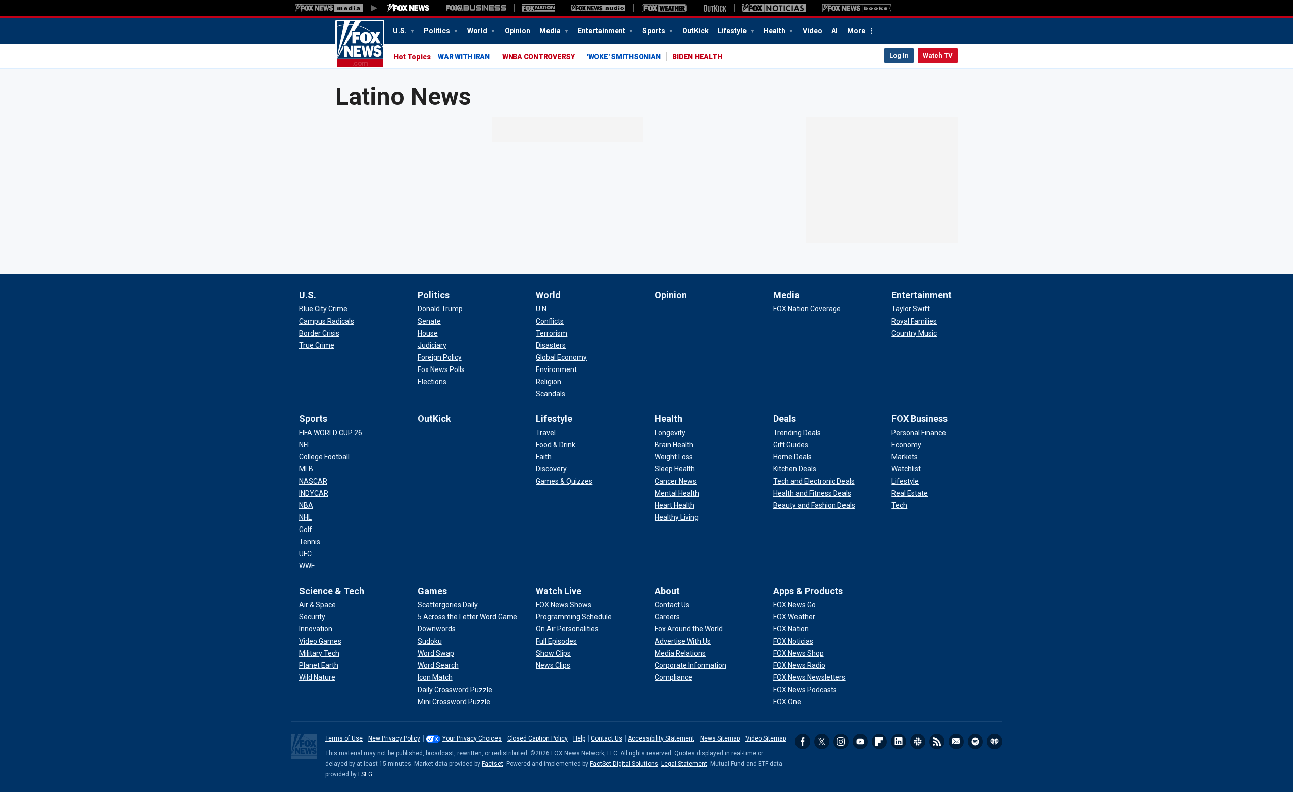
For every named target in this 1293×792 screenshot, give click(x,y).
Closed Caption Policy (537, 738)
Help (579, 738)
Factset (492, 763)
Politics (438, 31)
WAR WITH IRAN (464, 56)
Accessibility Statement (661, 738)
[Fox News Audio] (598, 8)
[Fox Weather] (664, 8)
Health (775, 31)
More (856, 31)
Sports (654, 31)
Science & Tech (331, 591)
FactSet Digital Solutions (624, 763)
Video (812, 31)
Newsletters (956, 741)
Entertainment (602, 31)
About (667, 591)
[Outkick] (714, 8)
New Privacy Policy (394, 738)
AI (834, 31)
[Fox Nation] (538, 8)
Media (550, 31)
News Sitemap (720, 738)
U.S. (400, 31)
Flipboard (879, 741)
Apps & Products (808, 591)
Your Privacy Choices (472, 738)
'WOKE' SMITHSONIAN (624, 56)
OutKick (695, 31)
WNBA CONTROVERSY (538, 56)
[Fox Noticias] (774, 8)
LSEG (365, 774)
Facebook (802, 741)
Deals (784, 418)
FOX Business (919, 418)
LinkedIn (898, 741)
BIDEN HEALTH (697, 56)
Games (432, 591)
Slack (917, 741)
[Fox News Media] (408, 8)
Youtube (860, 741)
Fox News (359, 44)
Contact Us (606, 738)
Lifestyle (733, 31)
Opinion (517, 31)
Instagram (841, 741)
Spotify (975, 741)
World (478, 31)
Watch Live (558, 591)
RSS (936, 741)
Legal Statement (684, 763)
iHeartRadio (994, 741)
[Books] (857, 8)
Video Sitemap (765, 738)
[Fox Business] (476, 8)
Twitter (821, 741)
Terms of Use (344, 738)
